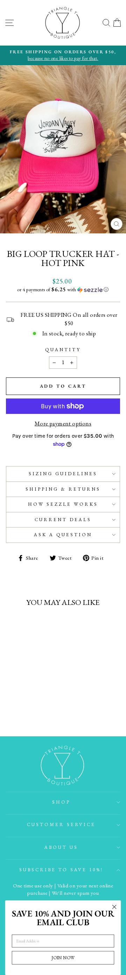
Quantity (63, 350)
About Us (61, 847)
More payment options (63, 423)
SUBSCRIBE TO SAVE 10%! (61, 870)
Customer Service (61, 824)
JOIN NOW (62, 958)
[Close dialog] (114, 907)
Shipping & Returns (63, 489)
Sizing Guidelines (63, 474)
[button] (63, 289)
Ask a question (63, 535)
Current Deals (63, 520)
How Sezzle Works (63, 504)
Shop (61, 802)
